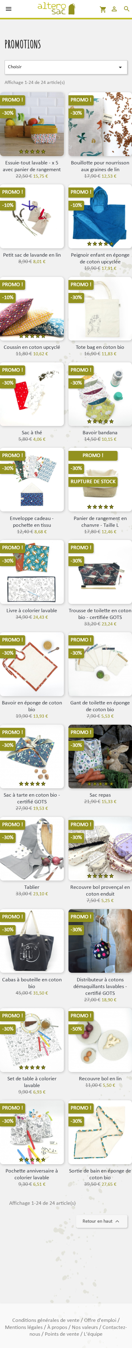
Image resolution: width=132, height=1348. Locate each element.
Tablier (31, 887)
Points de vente (62, 1334)
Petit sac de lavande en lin (32, 255)
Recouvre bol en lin (100, 1079)
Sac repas (100, 795)
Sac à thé (32, 433)
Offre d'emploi (101, 1320)
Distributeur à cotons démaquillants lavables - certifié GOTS (100, 986)
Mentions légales (24, 1327)
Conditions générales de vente (46, 1320)
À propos (57, 1327)
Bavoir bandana (100, 433)
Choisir (66, 67)
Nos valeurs (85, 1327)
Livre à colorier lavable (31, 610)
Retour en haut (102, 1221)
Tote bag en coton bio (100, 347)
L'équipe (93, 1334)
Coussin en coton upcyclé (32, 347)
